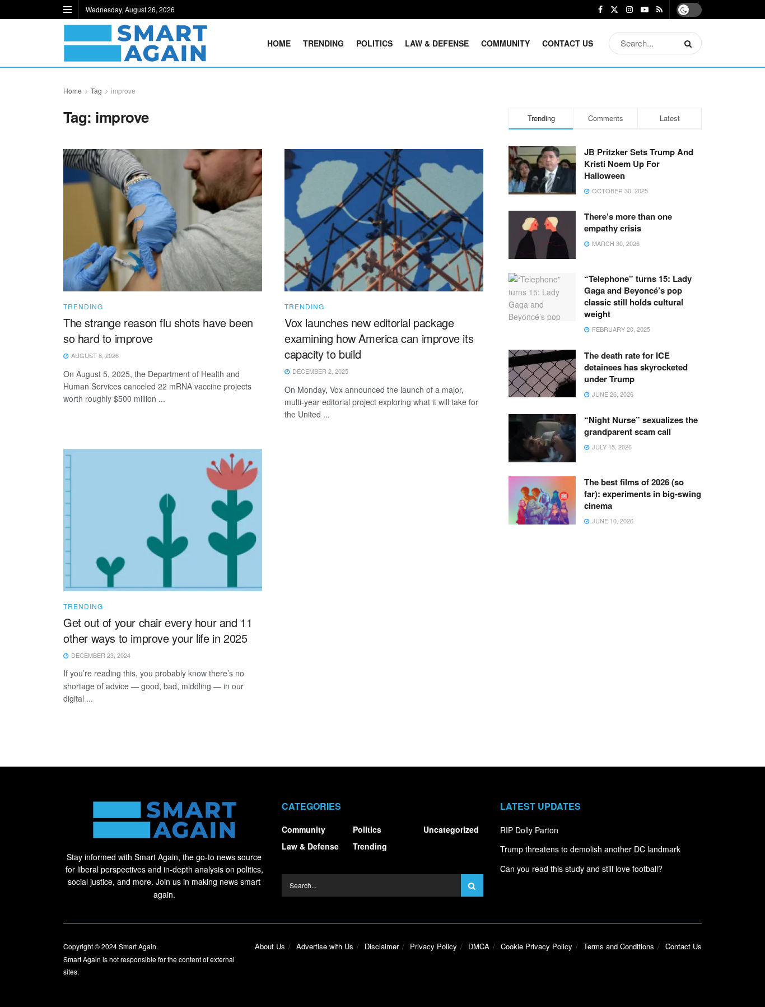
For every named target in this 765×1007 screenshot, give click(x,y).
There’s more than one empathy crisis (628, 222)
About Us (270, 946)
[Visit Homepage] (135, 43)
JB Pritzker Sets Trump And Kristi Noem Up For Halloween (638, 164)
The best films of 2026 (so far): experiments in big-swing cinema (642, 494)
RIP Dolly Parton (529, 830)
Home (279, 43)
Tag (96, 90)
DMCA (478, 946)
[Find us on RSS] (659, 9)
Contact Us (567, 43)
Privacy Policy (433, 946)
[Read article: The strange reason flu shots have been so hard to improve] (162, 220)
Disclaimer (382, 946)
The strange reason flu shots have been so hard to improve (158, 330)
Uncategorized (451, 829)
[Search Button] (690, 43)
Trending (323, 43)
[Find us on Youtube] (645, 9)
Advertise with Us (324, 946)
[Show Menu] (67, 9)
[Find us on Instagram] (629, 9)
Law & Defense (437, 43)
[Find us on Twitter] (614, 9)
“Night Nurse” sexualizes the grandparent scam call (641, 426)
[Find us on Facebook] (600, 9)
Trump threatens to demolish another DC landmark (590, 849)
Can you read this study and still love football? (581, 868)
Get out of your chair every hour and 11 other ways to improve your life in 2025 (157, 630)
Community (505, 43)
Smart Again (137, 946)
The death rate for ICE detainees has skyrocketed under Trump (636, 367)
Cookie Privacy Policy (536, 946)
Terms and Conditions (619, 946)
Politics (374, 43)
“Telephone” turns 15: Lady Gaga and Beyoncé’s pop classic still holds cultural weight (638, 296)
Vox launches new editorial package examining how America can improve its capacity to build (378, 338)
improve (123, 90)
